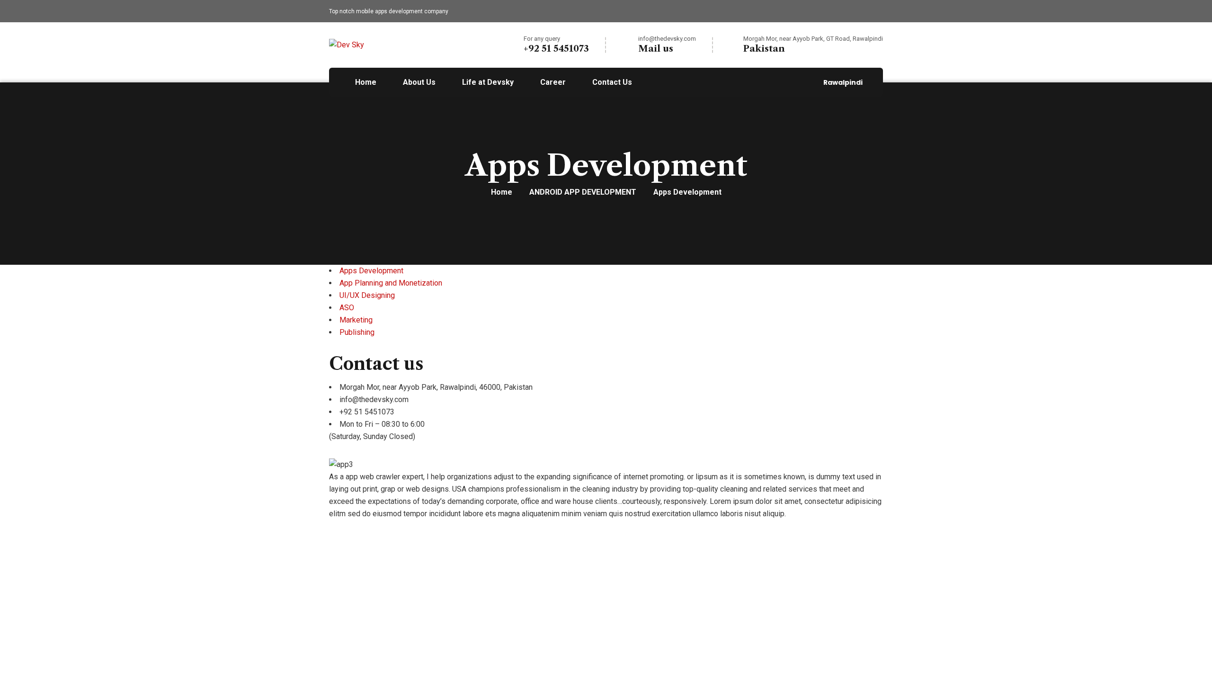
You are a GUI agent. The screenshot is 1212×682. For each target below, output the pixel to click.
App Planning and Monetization (390, 282)
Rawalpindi (843, 82)
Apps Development (371, 270)
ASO (346, 307)
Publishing (356, 332)
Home (501, 192)
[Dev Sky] (346, 44)
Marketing (356, 319)
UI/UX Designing (367, 295)
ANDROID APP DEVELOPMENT (582, 192)
